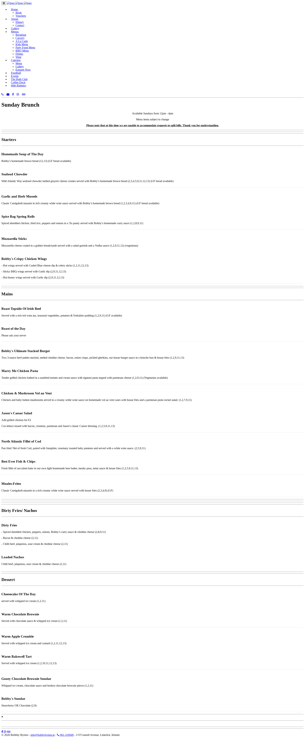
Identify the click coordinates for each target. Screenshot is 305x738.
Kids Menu (22, 44)
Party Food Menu (25, 47)
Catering (16, 60)
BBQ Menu (22, 50)
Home (15, 9)
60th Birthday (18, 85)
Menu (19, 63)
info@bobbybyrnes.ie (43, 734)
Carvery (20, 37)
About (15, 18)
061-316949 (66, 734)
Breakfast (21, 34)
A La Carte (22, 41)
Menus (15, 31)
